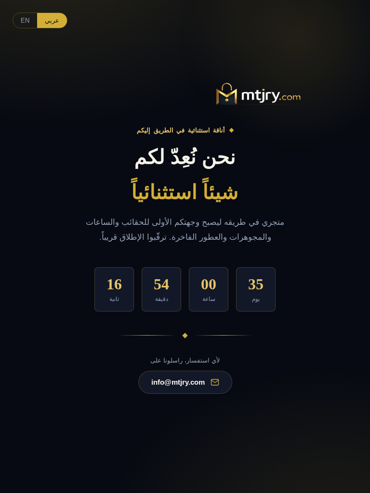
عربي (52, 20)
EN (25, 20)
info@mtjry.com (178, 382)
